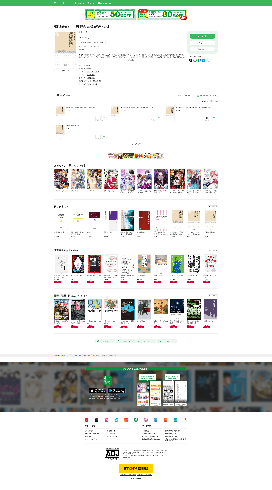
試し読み (66, 70)
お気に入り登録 (185, 95)
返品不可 (81, 49)
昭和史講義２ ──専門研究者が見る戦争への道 (137, 107)
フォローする (86, 32)
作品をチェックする (204, 49)
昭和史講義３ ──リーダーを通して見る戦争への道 (193, 107)
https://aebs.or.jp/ (129, 457)
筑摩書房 (89, 68)
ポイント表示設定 (112, 436)
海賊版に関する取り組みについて (152, 439)
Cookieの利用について (171, 436)
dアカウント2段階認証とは (150, 436)
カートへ (204, 43)
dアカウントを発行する (128, 475)
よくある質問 (111, 433)
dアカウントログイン (91, 439)
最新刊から (213, 101)
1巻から (205, 101)
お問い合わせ (89, 436)
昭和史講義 (91, 78)
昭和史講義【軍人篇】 (73, 126)
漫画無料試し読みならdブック (61, 355)
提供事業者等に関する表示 (172, 431)
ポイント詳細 (98, 42)
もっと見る (212, 206)
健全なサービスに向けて (172, 433)
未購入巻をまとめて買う (208, 95)
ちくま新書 (91, 75)
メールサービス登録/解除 (92, 433)
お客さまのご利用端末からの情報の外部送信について (175, 440)
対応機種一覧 (111, 431)
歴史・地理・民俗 (93, 72)
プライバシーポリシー (148, 433)
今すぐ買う (204, 36)
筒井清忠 (82, 32)
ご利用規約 (145, 431)
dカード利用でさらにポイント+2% (89, 46)
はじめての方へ (89, 431)
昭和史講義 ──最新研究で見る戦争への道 (80, 107)
